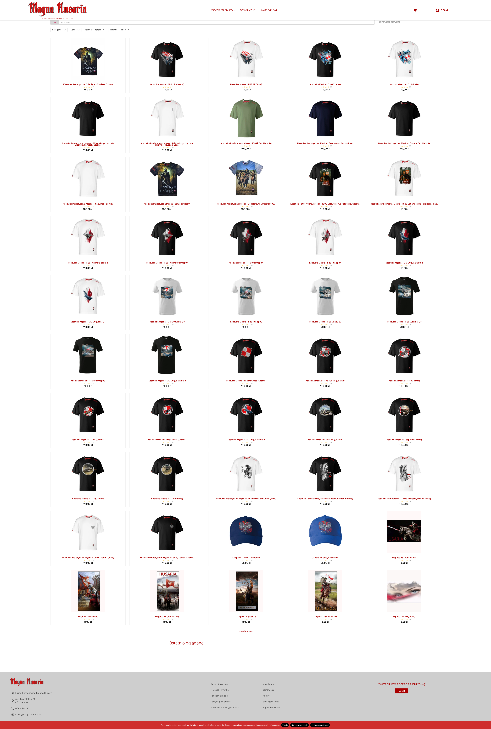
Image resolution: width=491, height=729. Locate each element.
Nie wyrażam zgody (300, 725)
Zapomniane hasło (271, 707)
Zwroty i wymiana (219, 684)
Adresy (266, 695)
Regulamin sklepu (219, 695)
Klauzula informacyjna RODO (224, 707)
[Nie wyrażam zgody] (487, 725)
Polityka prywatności (221, 701)
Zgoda (285, 725)
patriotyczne (247, 10)
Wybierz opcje (112, 79)
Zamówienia (268, 690)
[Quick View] (88, 79)
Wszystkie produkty (222, 10)
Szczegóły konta (271, 701)
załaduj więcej (246, 631)
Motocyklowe (269, 10)
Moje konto (268, 684)
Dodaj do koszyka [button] (270, 553)
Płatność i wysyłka (220, 690)
